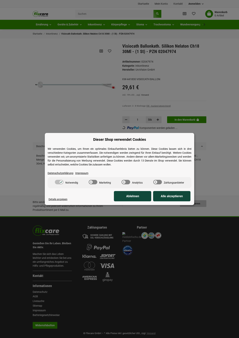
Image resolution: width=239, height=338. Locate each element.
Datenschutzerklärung (60, 173)
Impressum (81, 173)
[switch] (59, 182)
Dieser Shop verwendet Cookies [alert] (119, 139)
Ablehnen (132, 196)
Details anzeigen (58, 199)
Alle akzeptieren (172, 196)
